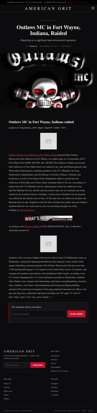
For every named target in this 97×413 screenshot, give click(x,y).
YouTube (54, 387)
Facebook (54, 391)
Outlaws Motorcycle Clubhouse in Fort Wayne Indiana (33, 154)
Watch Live (8, 391)
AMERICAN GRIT (48, 8)
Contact (7, 387)
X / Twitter (54, 395)
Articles (6, 398)
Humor (53, 363)
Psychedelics (56, 367)
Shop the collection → (79, 2)
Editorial (54, 359)
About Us (7, 383)
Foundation (55, 356)
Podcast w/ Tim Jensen (59, 371)
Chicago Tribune (32, 226)
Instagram (54, 383)
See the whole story (26, 209)
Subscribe (76, 313)
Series (6, 395)
